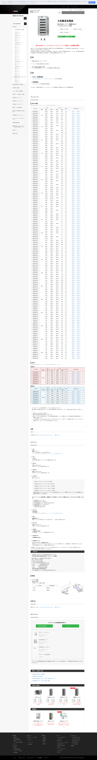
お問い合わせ (73, 735)
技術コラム (29, 735)
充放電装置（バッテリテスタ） (18, 115)
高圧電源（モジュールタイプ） (18, 100)
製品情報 (14, 735)
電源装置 (16, 11)
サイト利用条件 (39, 757)
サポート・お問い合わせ (79, 9)
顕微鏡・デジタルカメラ (18, 740)
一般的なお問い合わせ (75, 740)
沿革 (43, 742)
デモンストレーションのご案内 (62, 742)
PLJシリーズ (17, 45)
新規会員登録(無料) (43, 625)
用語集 (58, 752)
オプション (73, 12)
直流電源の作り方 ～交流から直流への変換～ (42, 680)
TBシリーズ (17, 54)
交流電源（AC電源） (16, 87)
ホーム (15, 757)
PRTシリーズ (17, 73)
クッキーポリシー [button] (33, 3)
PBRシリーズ (17, 80)
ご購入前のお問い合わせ (76, 737)
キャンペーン (30, 742)
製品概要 (59, 12)
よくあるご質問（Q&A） (61, 737)
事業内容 (44, 740)
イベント (29, 740)
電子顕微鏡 (15, 752)
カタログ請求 (59, 750)
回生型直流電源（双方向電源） (18, 84)
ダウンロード (82, 12)
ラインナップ (64, 12)
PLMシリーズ (17, 49)
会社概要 (44, 737)
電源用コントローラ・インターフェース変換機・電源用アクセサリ (18, 126)
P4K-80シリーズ (17, 37)
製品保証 (58, 747)
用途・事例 (15, 745)
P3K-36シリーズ (17, 33)
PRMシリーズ (17, 76)
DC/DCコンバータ (40, 78)
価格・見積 (70, 36)
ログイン (69, 625)
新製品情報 (30, 744)
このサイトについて (21, 757)
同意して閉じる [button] (92, 2)
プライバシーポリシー (30, 757)
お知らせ (29, 739)
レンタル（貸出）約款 (61, 748)
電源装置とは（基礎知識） (38, 676)
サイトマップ (46, 757)
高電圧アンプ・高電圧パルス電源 (18, 94)
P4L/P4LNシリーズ (18, 42)
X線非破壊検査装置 (17, 749)
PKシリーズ (17, 56)
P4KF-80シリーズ (18, 35)
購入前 (73, 111)
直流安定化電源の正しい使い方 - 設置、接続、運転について (44, 678)
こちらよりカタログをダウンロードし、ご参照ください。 (50, 435)
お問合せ (60, 36)
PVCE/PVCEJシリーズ (18, 61)
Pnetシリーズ (17, 78)
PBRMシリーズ (17, 81)
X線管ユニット (15, 130)
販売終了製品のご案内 (61, 745)
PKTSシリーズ (17, 52)
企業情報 (43, 735)
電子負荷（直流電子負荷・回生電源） (18, 111)
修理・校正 (59, 740)
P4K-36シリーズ (17, 32)
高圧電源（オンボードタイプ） (18, 104)
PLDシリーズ (17, 47)
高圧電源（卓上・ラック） (17, 97)
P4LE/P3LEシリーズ (18, 44)
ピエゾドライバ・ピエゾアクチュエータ (18, 119)
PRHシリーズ (17, 71)
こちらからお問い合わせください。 (58, 453)
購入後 (78, 111)
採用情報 (72, 745)
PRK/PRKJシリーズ (18, 66)
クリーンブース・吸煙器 (18, 750)
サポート (58, 735)
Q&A (71, 9)
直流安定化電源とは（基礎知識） (39, 674)
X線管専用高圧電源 (16, 122)
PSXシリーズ (17, 59)
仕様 (68, 12)
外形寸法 (77, 12)
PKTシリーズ (17, 64)
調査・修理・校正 (75, 742)
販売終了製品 (15, 133)
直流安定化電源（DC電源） (20, 29)
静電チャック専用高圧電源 (17, 107)
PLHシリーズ (17, 57)
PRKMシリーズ (17, 68)
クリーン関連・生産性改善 (18, 742)
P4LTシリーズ (17, 40)
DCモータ (47, 78)
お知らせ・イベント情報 (31, 737)
